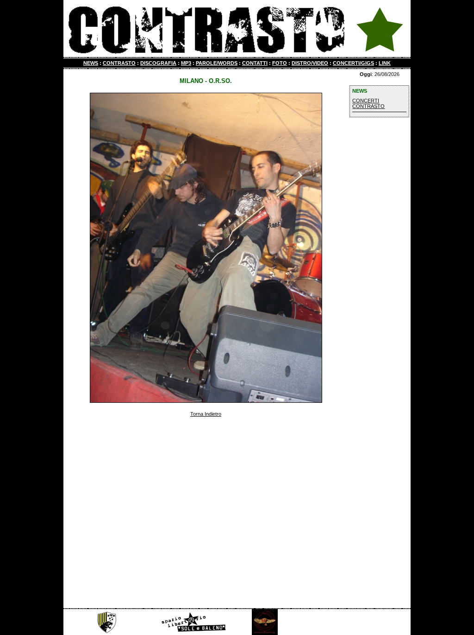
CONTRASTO (119, 63)
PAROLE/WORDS (216, 63)
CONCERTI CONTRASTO (368, 103)
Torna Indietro (205, 414)
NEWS (90, 63)
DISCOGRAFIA (158, 63)
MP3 (186, 63)
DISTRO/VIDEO (310, 63)
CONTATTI (255, 63)
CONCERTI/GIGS (353, 63)
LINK (385, 63)
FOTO (279, 63)
